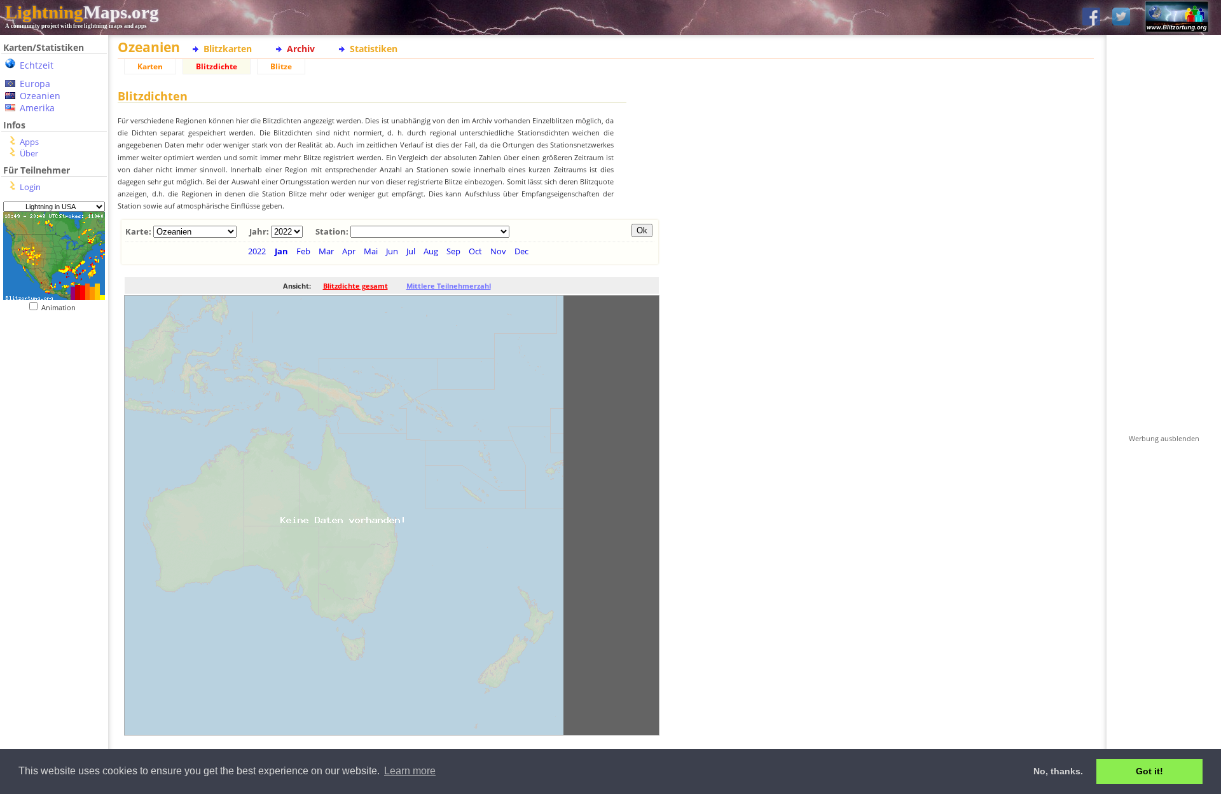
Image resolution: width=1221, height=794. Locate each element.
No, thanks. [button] (1058, 771)
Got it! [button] (1149, 771)
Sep (453, 251)
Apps (29, 141)
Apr (348, 251)
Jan (281, 251)
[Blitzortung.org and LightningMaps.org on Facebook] (1091, 17)
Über (29, 153)
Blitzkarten (228, 49)
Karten (150, 66)
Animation (61, 307)
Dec (521, 251)
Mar (326, 251)
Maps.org (82, 12)
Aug (431, 251)
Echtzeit (36, 65)
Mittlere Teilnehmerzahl (448, 286)
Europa (35, 84)
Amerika (37, 108)
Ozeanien (40, 96)
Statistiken (373, 49)
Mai (371, 251)
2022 (257, 251)
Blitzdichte (216, 66)
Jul (410, 251)
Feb (303, 251)
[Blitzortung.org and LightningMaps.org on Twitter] (1121, 17)
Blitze (281, 66)
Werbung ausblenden (1164, 438)
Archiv (301, 49)
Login (30, 187)
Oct (475, 251)
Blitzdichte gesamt (355, 286)
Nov (498, 251)
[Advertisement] (54, 572)
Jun (392, 251)
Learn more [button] (410, 770)
